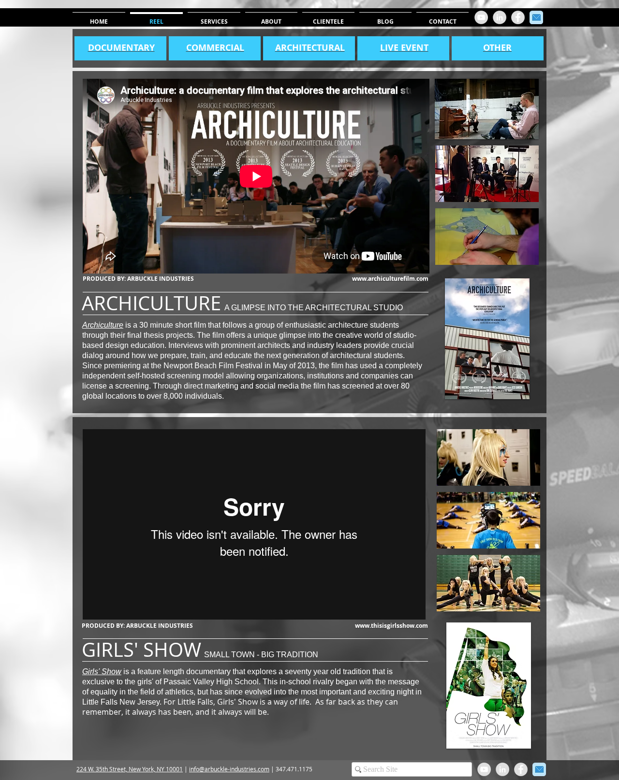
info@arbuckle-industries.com (229, 769)
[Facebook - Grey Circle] (518, 17)
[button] (487, 173)
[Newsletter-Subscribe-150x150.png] (536, 17)
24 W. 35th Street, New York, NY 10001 (131, 769)
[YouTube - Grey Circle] (481, 17)
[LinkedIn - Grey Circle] (499, 17)
